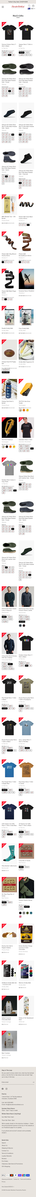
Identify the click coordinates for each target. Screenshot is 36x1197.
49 (26, 95)
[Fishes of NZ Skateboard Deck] (26, 1006)
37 (9, 88)
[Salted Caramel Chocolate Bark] (9, 1006)
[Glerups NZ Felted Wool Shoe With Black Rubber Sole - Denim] (26, 507)
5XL (28, 451)
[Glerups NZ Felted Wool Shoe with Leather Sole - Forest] (9, 548)
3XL (13, 55)
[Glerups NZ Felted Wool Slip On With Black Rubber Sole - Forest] (26, 550)
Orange (23, 410)
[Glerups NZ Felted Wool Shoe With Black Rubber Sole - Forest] (9, 69)
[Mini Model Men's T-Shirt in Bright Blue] (9, 769)
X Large (5, 55)
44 (6, 93)
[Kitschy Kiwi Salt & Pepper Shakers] (9, 934)
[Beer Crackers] (9, 1041)
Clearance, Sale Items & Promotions (12, 1164)
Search (4, 1143)
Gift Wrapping (6, 1166)
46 (12, 93)
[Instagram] (6, 1089)
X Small (5, 664)
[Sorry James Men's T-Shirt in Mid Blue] (26, 728)
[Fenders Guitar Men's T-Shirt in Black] (26, 643)
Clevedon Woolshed (10, 1190)
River (20, 625)
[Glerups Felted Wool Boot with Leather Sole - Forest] (26, 466)
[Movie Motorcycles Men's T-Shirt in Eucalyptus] (26, 685)
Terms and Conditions (25, 1179)
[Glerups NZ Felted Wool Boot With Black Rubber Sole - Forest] (9, 507)
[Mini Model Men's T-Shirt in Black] (9, 685)
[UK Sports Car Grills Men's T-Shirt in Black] (26, 811)
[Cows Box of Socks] (26, 851)
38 (12, 88)
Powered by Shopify (21, 1190)
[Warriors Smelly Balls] (26, 971)
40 (6, 91)
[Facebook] (2, 1089)
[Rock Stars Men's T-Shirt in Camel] (26, 769)
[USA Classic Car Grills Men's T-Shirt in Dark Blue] (9, 811)
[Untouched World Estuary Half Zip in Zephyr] (9, 643)
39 (3, 91)
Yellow (27, 410)
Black (20, 912)
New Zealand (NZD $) (7, 1186)
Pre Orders (5, 1161)
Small (21, 446)
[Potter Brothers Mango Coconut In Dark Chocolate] (26, 934)
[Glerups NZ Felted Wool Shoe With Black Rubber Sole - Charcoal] (26, 69)
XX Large (5, 621)
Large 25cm (6, 370)
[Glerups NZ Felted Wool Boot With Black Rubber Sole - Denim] (9, 156)
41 (9, 91)
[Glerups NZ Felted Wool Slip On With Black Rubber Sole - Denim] (9, 113)
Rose (20, 916)
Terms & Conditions (7, 1153)
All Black (6, 446)
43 (3, 93)
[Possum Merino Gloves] (26, 887)
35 (3, 88)
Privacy (3, 1181)
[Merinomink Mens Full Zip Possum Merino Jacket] (26, 596)
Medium (5, 52)
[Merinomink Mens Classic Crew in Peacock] (9, 596)
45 (9, 93)
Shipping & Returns (7, 1148)
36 (6, 88)
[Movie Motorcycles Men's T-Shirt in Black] (9, 728)
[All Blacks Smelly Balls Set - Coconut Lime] (9, 971)
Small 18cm (6, 372)
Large (10, 52)
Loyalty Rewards (7, 1156)
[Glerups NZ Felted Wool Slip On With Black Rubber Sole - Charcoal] (26, 113)
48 (6, 95)
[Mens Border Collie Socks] (9, 853)
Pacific (31, 912)
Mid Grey (23, 912)
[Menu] (3, 7)
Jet (23, 625)
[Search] (29, 6)
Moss (27, 912)
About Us (4, 1145)
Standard (20, 410)
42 (12, 91)
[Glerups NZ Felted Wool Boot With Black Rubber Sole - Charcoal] (26, 158)
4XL (24, 451)
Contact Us (5, 1150)
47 (3, 95)
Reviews (4, 1158)
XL (28, 225)
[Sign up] (33, 1082)
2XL (9, 55)
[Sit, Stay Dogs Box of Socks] (9, 884)
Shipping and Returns (7, 1179)
